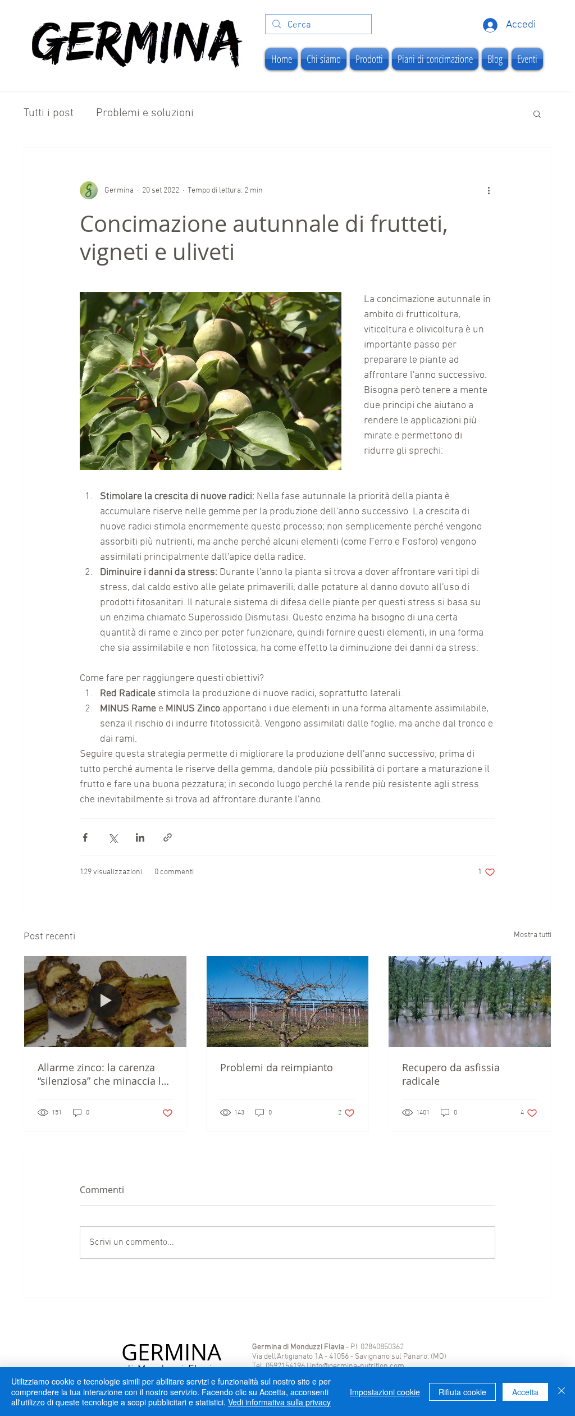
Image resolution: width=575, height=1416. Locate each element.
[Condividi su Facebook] (85, 837)
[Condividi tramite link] (167, 837)
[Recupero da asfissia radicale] (470, 1001)
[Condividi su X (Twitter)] (112, 837)
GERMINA (171, 1352)
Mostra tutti (532, 935)
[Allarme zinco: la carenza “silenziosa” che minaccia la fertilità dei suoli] (105, 1001)
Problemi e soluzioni (145, 113)
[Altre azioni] (488, 190)
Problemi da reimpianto (276, 1067)
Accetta (525, 1391)
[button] (537, 113)
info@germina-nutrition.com (357, 1366)
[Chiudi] (561, 1391)
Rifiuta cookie (462, 1391)
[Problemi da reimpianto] (288, 1001)
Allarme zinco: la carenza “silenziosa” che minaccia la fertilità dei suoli (102, 1074)
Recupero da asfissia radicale (451, 1074)
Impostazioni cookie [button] (385, 1391)
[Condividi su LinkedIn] (140, 837)
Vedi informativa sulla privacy (279, 1402)
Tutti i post (49, 113)
